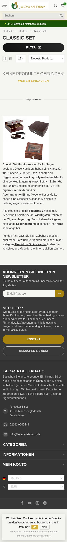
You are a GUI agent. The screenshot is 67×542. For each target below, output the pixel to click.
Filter (31, 47)
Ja (34, 527)
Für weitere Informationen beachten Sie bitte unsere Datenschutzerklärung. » (34, 533)
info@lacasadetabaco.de (25, 434)
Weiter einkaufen (33, 80)
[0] (62, 5)
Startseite (8, 31)
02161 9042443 (19, 424)
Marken (23, 31)
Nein (45, 527)
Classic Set (39, 31)
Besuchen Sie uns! (33, 350)
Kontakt (33, 339)
